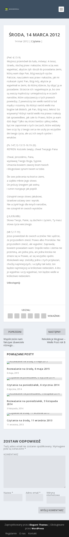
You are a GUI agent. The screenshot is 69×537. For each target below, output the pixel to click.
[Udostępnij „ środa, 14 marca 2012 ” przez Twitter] (17, 316)
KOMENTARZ (11, 454)
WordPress (38, 528)
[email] (26, 286)
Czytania (35, 41)
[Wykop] (12, 286)
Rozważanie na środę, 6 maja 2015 (28, 368)
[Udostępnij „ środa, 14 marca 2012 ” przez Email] (37, 316)
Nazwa (8, 492)
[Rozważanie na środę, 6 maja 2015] (34, 362)
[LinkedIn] (23, 286)
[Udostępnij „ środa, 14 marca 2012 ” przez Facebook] (10, 316)
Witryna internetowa (53, 494)
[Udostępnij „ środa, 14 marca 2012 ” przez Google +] (23, 316)
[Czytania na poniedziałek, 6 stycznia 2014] (34, 378)
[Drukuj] (30, 286)
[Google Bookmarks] (19, 286)
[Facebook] (8, 286)
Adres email (33, 492)
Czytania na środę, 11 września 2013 (29, 420)
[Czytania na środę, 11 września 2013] (34, 414)
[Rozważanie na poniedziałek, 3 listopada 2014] (34, 395)
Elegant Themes (38, 524)
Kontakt (32, 533)
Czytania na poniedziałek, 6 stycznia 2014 (33, 385)
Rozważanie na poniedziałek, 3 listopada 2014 (32, 402)
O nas (22, 533)
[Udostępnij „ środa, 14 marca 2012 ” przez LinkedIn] (30, 316)
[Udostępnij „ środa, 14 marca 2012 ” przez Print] (43, 316)
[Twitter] (15, 286)
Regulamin (11, 533)
